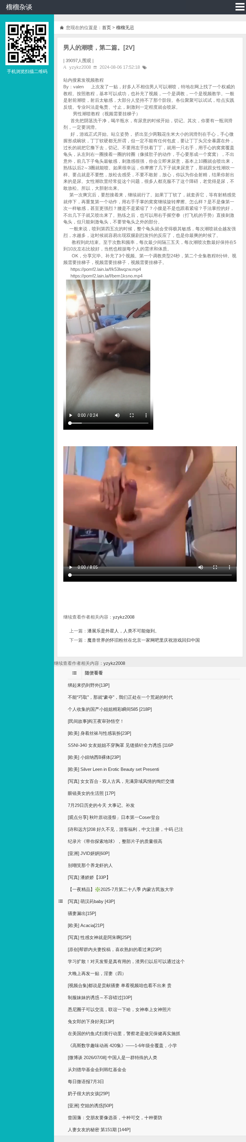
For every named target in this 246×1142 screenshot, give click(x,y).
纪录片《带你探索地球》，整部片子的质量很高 (115, 841)
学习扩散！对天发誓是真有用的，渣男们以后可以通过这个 (126, 961)
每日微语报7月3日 (86, 1081)
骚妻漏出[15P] (82, 913)
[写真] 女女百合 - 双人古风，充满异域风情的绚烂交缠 (121, 781)
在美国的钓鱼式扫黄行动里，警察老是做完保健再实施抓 (124, 1033)
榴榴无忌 (125, 27)
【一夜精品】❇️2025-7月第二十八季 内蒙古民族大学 (121, 889)
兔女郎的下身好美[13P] (91, 1021)
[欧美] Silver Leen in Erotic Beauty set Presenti (113, 769)
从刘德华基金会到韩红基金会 (97, 1069)
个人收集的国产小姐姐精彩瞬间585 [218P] (110, 709)
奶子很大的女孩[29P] (89, 1093)
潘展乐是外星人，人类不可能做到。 (123, 630)
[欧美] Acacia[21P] (86, 925)
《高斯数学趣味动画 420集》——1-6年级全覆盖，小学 (122, 1045)
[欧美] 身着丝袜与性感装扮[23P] (99, 733)
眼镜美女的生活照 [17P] (91, 793)
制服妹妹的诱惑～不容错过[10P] (100, 997)
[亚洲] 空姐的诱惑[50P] (90, 1105)
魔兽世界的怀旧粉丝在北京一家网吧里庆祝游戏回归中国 (143, 640)
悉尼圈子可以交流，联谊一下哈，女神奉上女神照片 (119, 1009)
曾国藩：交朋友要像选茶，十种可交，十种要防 (115, 1117)
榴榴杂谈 (19, 7)
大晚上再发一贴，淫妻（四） (97, 973)
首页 (106, 27)
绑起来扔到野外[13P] (89, 685)
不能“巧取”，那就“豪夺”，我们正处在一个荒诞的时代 (120, 697)
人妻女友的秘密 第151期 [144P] (99, 1129)
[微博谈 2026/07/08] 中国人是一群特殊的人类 (112, 1057)
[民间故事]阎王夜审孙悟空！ (96, 721)
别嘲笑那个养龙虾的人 (90, 865)
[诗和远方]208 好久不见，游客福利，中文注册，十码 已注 (125, 829)
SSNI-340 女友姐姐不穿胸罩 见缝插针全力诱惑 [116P (120, 745)
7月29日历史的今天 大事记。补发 (101, 805)
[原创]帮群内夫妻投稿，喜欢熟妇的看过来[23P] (114, 949)
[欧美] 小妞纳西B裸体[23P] (94, 757)
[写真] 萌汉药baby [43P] (91, 901)
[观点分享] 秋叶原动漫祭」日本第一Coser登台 (114, 817)
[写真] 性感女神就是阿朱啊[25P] (99, 937)
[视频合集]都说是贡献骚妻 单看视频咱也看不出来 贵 (120, 985)
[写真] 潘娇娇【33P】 (89, 877)
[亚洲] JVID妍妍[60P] (89, 853)
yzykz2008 (123, 616)
